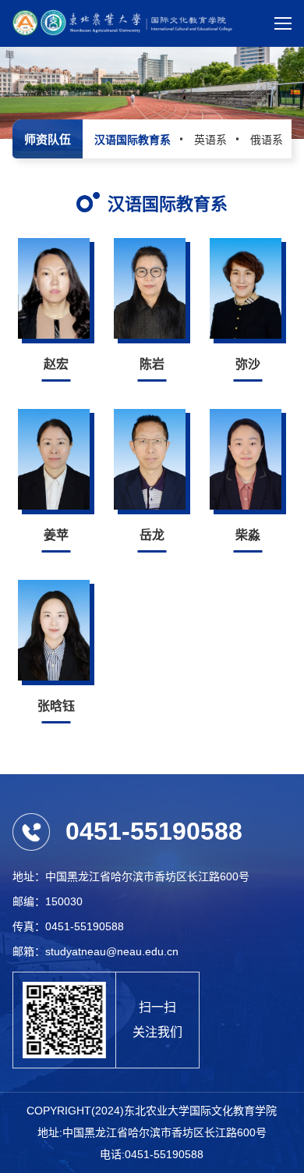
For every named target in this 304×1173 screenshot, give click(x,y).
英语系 (210, 139)
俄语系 (266, 139)
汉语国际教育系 (132, 139)
